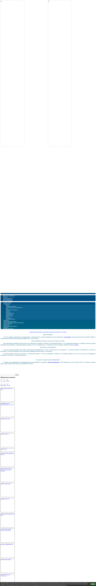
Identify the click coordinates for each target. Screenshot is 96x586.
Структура (8, 310)
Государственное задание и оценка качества (14, 307)
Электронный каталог (8, 298)
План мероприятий (7, 299)
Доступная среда (9, 317)
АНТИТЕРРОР (6, 327)
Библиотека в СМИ (9, 315)
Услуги (7, 308)
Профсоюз (8, 316)
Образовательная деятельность (11, 309)
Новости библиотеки (8, 300)
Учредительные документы (11, 306)
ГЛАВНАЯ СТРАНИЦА (7, 302)
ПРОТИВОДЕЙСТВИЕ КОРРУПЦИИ (10, 326)
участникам (67, 337)
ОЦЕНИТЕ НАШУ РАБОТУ (8, 328)
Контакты (5, 297)
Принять (93, 584)
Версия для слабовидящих (9, 295)
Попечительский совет (10, 313)
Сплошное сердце (9, 314)
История (7, 305)
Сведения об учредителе (10, 319)
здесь (76, 345)
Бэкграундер (8, 312)
